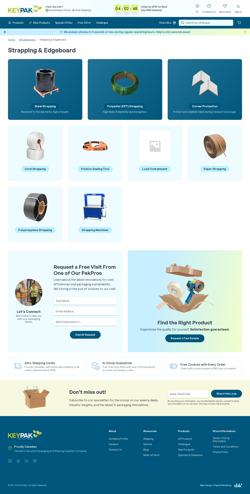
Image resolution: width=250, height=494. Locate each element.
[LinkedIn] (10, 461)
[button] (15, 22)
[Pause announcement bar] (5, 32)
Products (184, 431)
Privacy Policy (220, 452)
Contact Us (115, 449)
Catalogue (184, 444)
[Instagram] (35, 461)
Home (11, 39)
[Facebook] (18, 461)
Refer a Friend (151, 455)
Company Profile (118, 438)
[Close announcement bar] (245, 32)
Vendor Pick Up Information (221, 440)
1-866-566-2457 (54, 6)
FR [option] (197, 11)
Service (147, 444)
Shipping (148, 438)
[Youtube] (26, 461)
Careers (113, 444)
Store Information (224, 431)
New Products (186, 449)
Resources (150, 431)
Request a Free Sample (185, 338)
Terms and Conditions (225, 446)
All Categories (27, 39)
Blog (146, 449)
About (112, 431)
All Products (185, 438)
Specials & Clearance (190, 455)
